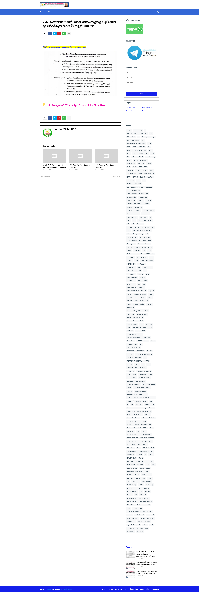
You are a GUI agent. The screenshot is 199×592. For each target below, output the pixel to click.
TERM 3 (137, 475)
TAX (153, 465)
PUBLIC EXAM (131, 378)
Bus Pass (150, 177)
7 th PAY (140, 153)
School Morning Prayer (144, 411)
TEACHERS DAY (132, 468)
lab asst (143, 291)
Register (129, 391)
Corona (129, 214)
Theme (49, 589)
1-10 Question (142, 133)
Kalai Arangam (132, 287)
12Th (128, 147)
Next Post (116, 177)
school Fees (131, 411)
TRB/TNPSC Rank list (145, 501)
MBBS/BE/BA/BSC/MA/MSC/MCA (137, 301)
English (129, 247)
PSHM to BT (142, 374)
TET (149, 475)
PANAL (153, 341)
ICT (145, 271)
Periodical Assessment (134, 358)
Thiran (150, 478)
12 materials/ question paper (136, 143)
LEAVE (151, 294)
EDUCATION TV (132, 240)
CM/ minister (131, 200)
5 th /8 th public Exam (139, 150)
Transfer (129, 495)
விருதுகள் (140, 531)
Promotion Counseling (144, 371)
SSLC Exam (130, 448)
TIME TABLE (135, 481)
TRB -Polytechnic (143, 498)
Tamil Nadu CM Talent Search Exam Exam (140, 461)
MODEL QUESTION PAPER (135, 317)
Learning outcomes (140, 294)
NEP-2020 (149, 324)
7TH (146, 153)
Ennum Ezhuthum (140, 247)
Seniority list (131, 428)
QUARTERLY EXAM (144, 378)
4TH (128, 150)
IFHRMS (140, 274)
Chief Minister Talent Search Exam (137, 194)
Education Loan (132, 237)
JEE (139, 284)
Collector (140, 200)
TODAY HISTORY (132, 491)
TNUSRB (146, 488)
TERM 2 (129, 475)
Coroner (136, 214)
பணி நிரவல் (130, 528)
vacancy (129, 515)
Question (130, 381)
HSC (150, 267)
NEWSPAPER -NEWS (139, 327)
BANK (135, 167)
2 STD (135, 147)
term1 (144, 475)
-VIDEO (129, 130)
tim (128, 481)
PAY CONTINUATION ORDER (135, 351)
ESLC (150, 247)
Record (129, 388)
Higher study (131, 267)
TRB (136, 495)
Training (147, 491)
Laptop (129, 294)
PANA (146, 341)
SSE (139, 444)
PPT (148, 364)
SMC (138, 431)
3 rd (149, 147)
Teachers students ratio (134, 471)
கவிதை (145, 525)
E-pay (141, 234)
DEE (133, 224)
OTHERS (139, 341)
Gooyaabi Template (66, 589)
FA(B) (149, 250)
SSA (128, 444)
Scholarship (131, 408)
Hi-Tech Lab (141, 264)
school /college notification (145, 408)
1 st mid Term (131, 133)
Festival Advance (132, 254)
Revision (129, 401)
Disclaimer (145, 111)
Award (149, 163)
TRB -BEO (143, 495)
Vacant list (150, 515)
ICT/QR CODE (131, 274)
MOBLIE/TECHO (142, 314)
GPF (151, 257)
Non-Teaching (131, 334)
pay (141, 344)
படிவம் (151, 525)
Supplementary (132, 451)
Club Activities (131, 197)
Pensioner (130, 354)
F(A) (144, 250)
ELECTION (142, 240)
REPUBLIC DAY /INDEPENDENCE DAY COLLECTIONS (138, 398)
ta (145, 455)
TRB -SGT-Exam (132, 501)
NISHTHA (130, 331)
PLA (143, 364)
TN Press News (146, 481)
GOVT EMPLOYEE (142, 257)
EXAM (129, 250)
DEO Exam (140, 224)
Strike (138, 448)
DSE (128, 234)
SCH (152, 404)
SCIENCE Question (133, 424)
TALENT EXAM (131, 458)
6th (134, 153)
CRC (139, 220)
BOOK (151, 170)
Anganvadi (143, 160)
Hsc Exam (130, 271)
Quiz (144, 384)
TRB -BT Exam (131, 498)
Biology (138, 170)
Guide (136, 261)
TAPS (147, 465)
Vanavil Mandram (132, 518)
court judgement (132, 217)
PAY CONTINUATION (133, 347)
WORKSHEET (131, 521)
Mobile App (130, 314)
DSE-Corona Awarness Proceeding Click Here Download (64, 47)
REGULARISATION (140, 391)
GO (153, 254)
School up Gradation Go (134, 414)
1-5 (151, 133)
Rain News (151, 384)
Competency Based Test (134, 207)
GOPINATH (130, 257)
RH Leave (138, 401)
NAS (141, 321)
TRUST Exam (140, 505)
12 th (149, 143)
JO (144, 284)
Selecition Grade (146, 424)
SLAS (151, 428)
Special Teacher (147, 441)
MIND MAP (130, 307)
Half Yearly (149, 261)
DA (128, 224)
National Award (132, 324)
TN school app (131, 485)
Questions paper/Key (133, 384)
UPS (140, 508)
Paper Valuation (132, 344)
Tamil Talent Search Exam (135, 465)
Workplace (150, 518)
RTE (151, 401)
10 (128, 137)
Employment (131, 244)
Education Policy (145, 237)
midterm (149, 304)
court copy (145, 214)
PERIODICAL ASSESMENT (144, 354)
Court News (143, 217)
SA (137, 404)
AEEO (136, 160)
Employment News (143, 244)
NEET (141, 324)
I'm (140, 271)
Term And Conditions (148, 107)
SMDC (144, 431)
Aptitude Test (131, 163)
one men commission (134, 337)
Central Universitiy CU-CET (135, 187)
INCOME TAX (131, 281)
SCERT (147, 404)
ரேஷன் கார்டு (130, 531)
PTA (150, 374)
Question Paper (140, 381)
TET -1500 (130, 478)
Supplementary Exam (146, 451)
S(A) (132, 404)
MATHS (150, 297)
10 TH (133, 137)
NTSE (140, 334)
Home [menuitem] (42, 12)
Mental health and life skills (135, 304)
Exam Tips (137, 250)
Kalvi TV (141, 287)
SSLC (145, 444)
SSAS (134, 444)
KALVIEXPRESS (69, 129)
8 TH (152, 153)
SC (141, 404)
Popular (129, 547)
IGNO (147, 274)
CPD (128, 220)
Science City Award (133, 418)
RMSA (145, 401)
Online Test (130, 341)
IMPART (142, 277)
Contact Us (129, 111)
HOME (144, 267)
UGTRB (135, 508)
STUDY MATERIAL (148, 448)
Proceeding (130, 371)
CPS (134, 220)
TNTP (139, 488)
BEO (145, 167)
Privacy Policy (130, 107)
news (128, 327)
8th (128, 157)
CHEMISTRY (136, 190)
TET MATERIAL (140, 478)
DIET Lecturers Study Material (142, 230)
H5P (142, 261)
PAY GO (149, 351)
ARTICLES (141, 163)
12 (143, 140)
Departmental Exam (133, 227)
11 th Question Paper (148, 137)
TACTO (151, 455)
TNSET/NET (131, 488)
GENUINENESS (145, 254)
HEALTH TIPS (131, 264)
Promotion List (131, 374)
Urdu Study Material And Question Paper (139, 511)
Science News (131, 421)
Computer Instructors (133, 210)
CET (128, 190)
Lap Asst (151, 291)
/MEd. (136, 130)
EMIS (149, 240)
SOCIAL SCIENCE (132, 438)
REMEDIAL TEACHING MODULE (136, 394)
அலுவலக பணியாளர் (144, 521)
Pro (136, 368)
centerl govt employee (134, 184)
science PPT (142, 421)
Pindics (137, 364)
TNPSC (141, 485)
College (148, 200)
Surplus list (130, 455)
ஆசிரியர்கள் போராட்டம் (133, 525)
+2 (141, 130)
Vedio (143, 518)
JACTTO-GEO (131, 284)
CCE (144, 180)
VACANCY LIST (139, 515)
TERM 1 (146, 471)
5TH (150, 150)
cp (150, 217)
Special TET (136, 441)
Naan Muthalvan (132, 321)
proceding (143, 368)
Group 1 (129, 261)
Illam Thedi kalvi (132, 277)
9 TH (133, 157)
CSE (144, 220)
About (111, 589)
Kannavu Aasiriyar (133, 291)
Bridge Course (131, 174)
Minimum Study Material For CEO (137, 311)
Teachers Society (145, 468)
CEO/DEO (149, 187)
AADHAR (140, 157)
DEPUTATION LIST (148, 227)
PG (145, 358)
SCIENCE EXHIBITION (148, 418)
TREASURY (130, 505)
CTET (150, 220)
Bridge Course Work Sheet (146, 174)
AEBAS (129, 160)
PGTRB (146, 361)
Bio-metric (130, 170)
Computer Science (148, 210)
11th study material (133, 140)
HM (139, 267)
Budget (142, 177)
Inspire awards (142, 281)
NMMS (142, 331)
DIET (128, 230)
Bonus (145, 170)
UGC (128, 508)
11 (138, 137)
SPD (128, 441)
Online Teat (146, 337)
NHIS (150, 327)
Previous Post (45, 177)
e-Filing (134, 234)
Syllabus (139, 455)
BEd (140, 167)
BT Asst (135, 177)
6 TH (128, 153)
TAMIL (141, 458)
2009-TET (142, 147)
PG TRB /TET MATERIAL (134, 361)
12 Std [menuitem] (50, 12)
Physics (129, 364)
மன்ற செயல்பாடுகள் (142, 528)
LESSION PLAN (131, 297)
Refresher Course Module (141, 388)
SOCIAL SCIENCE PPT (134, 434)
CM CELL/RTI (143, 197)
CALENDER (130, 180)
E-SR (147, 234)
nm (137, 331)
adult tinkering (150, 157)
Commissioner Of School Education (138, 204)
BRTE (128, 177)
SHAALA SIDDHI (142, 428)
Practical (130, 368)
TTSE (148, 505)
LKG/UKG (142, 297)
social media (147, 434)
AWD (128, 167)
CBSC (138, 180)
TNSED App (149, 485)
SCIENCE (147, 414)
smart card (130, 431)
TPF (141, 491)
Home (104, 589)
